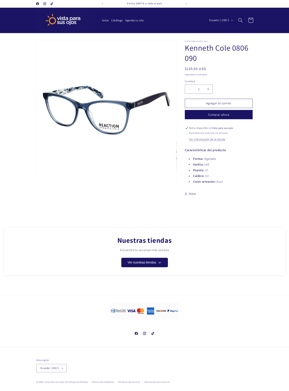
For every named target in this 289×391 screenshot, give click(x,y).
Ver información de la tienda (207, 139)
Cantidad (190, 81)
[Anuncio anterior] (102, 3)
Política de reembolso (103, 382)
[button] (240, 20)
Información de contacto (157, 382)
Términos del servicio (129, 382)
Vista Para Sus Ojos (54, 382)
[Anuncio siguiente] (186, 3)
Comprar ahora (218, 114)
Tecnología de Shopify (76, 382)
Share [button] (192, 194)
